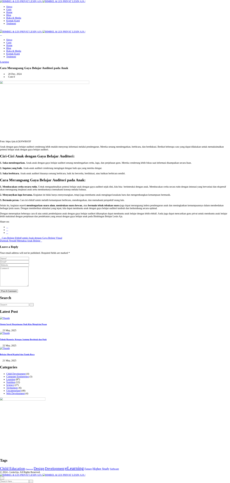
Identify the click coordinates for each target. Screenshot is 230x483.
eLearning (74, 468)
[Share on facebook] (7, 227)
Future (88, 468)
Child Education (12, 468)
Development (54, 469)
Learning (4, 62)
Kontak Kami (13, 20)
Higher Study (100, 468)
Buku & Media (13, 18)
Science (10, 385)
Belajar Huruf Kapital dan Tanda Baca (17, 354)
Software (114, 469)
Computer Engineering (17, 376)
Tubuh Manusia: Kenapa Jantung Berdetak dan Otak (23, 339)
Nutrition (10, 382)
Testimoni (11, 23)
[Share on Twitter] (7, 229)
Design (39, 468)
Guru (8, 9)
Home (9, 12)
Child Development (16, 373)
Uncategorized (13, 390)
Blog (8, 15)
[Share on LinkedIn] (7, 232)
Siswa (9, 6)
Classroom (29, 469)
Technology (12, 387)
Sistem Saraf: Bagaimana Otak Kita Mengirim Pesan (23, 324)
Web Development (15, 393)
